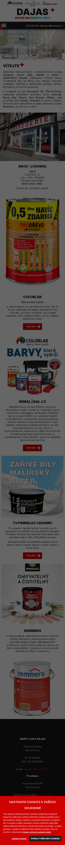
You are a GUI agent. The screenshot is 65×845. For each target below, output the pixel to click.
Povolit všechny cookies (45, 838)
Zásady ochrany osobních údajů (36, 832)
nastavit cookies (19, 838)
